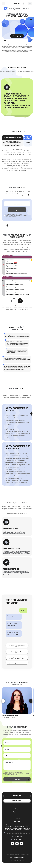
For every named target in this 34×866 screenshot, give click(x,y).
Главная (17, 806)
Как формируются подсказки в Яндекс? (17, 651)
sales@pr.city (18, 836)
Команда (17, 821)
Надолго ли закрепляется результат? (17, 663)
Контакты (17, 818)
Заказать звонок (17, 800)
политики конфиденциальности (13, 215)
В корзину (18, 36)
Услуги (17, 809)
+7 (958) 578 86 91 (18, 839)
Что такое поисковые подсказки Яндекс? (17, 645)
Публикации (17, 812)
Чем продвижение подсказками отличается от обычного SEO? (17, 657)
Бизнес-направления (17, 815)
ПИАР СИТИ (16, 3)
